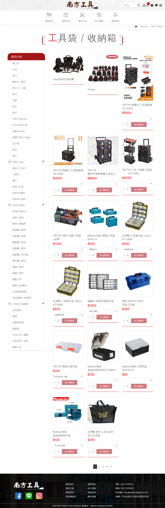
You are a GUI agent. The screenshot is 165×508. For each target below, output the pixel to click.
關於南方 (70, 484)
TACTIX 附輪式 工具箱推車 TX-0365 (68, 172)
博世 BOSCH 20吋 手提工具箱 (132, 303)
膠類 (14, 316)
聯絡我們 (70, 492)
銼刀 (14, 94)
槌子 (14, 155)
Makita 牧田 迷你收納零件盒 (62, 433)
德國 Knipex (18, 131)
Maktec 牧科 (19, 199)
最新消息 (92, 484)
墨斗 (14, 180)
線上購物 (92, 488)
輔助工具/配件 (19, 285)
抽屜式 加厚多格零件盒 (101, 301)
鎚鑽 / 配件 (18, 273)
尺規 (14, 69)
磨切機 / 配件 (19, 260)
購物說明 (92, 492)
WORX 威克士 (19, 211)
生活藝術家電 (19, 291)
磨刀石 (15, 63)
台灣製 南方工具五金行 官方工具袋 (101, 433)
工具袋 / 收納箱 (20, 304)
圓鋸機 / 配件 (19, 242)
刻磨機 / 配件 (19, 248)
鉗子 (14, 106)
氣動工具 (17, 279)
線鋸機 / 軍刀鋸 (20, 254)
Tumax (91, 89)
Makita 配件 (18, 205)
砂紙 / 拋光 (18, 217)
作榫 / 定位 (18, 162)
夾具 (14, 149)
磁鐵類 (15, 328)
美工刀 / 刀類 (19, 88)
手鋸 (14, 100)
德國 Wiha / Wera (21, 137)
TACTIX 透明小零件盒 (65, 366)
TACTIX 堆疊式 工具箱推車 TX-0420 (137, 106)
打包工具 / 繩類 (20, 334)
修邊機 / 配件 (19, 230)
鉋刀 (14, 75)
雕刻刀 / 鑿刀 (19, 81)
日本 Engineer (19, 118)
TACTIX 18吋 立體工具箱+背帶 (67, 237)
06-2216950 (124, 484)
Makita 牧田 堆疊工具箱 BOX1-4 (101, 237)
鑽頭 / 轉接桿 (19, 223)
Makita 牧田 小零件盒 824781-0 (134, 368)
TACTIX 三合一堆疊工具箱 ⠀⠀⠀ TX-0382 (137, 171)
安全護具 (17, 310)
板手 (14, 112)
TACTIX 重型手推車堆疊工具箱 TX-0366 (103, 172)
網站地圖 (92, 496)
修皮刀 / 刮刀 (19, 168)
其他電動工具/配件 (22, 297)
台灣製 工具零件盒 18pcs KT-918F (67, 303)
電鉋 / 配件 (18, 267)
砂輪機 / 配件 (19, 236)
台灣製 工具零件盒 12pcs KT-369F (136, 237)
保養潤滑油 (18, 322)
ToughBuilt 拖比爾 (63, 79)
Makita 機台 (18, 193)
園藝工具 (17, 347)
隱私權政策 (71, 496)
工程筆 (15, 174)
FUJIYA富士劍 (19, 125)
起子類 (15, 143)
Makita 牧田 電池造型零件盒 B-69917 (102, 368)
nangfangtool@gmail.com (132, 492)
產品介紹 (144, 26)
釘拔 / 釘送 (18, 186)
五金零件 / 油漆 (20, 341)
